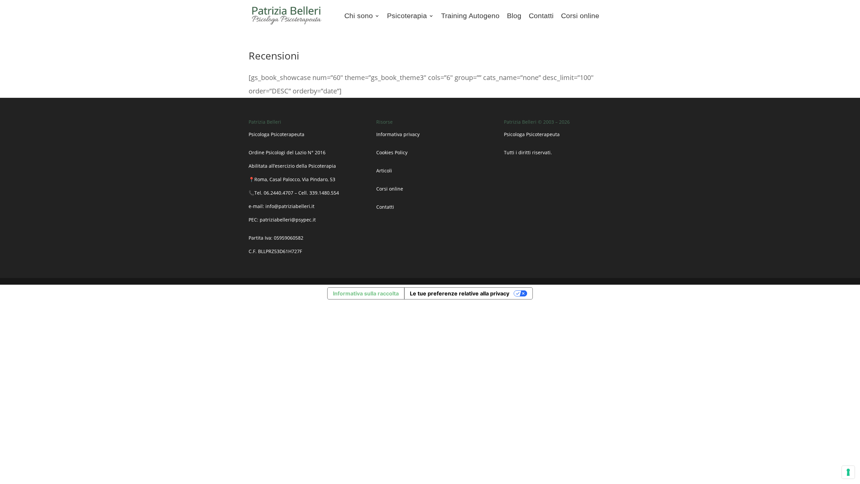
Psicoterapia (407, 16)
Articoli (384, 170)
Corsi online (580, 16)
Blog (514, 16)
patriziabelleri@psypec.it (288, 219)
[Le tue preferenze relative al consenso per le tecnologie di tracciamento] (848, 472)
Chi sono (358, 16)
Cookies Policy (391, 152)
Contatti (541, 16)
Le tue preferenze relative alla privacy (459, 293)
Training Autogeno (470, 16)
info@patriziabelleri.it (289, 206)
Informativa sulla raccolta (366, 293)
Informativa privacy (398, 134)
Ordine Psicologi (267, 152)
